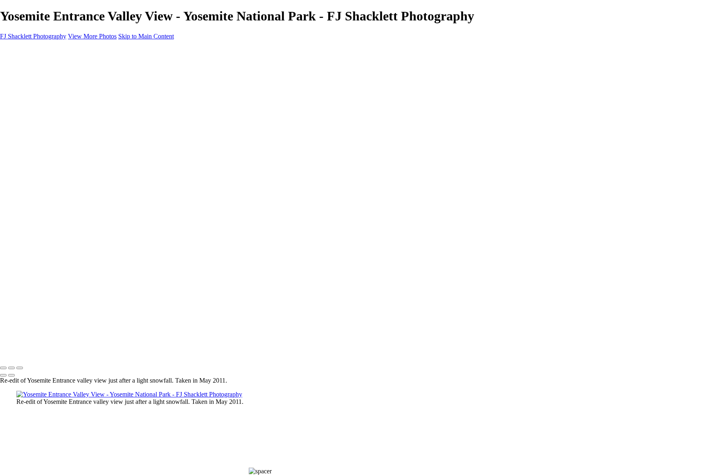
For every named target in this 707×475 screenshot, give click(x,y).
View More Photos (92, 36)
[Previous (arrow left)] (3, 375)
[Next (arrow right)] (11, 375)
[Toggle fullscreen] (11, 368)
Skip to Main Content (146, 36)
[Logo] (36, 350)
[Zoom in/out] (19, 368)
